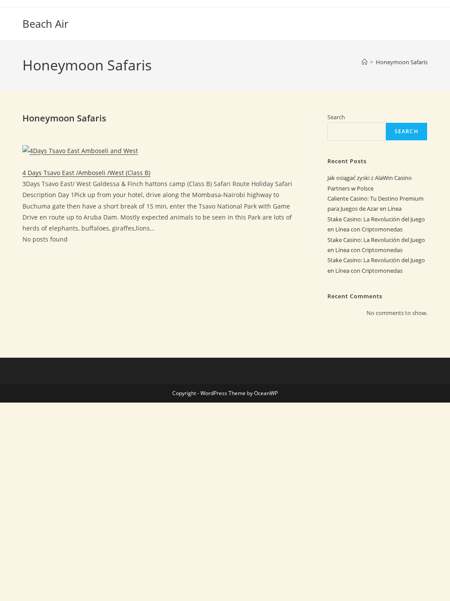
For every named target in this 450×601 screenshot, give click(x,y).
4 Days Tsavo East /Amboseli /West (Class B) (86, 173)
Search (336, 117)
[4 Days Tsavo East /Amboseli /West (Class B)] (80, 150)
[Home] (364, 62)
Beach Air (45, 23)
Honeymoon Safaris (402, 62)
